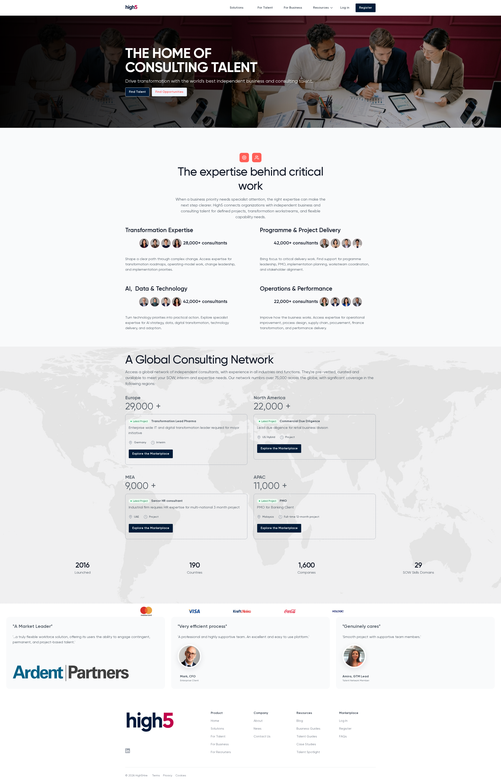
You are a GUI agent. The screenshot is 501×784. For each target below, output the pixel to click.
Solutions (236, 7)
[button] (238, 8)
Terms (156, 775)
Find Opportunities (169, 92)
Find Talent (137, 92)
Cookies (180, 775)
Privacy (167, 775)
